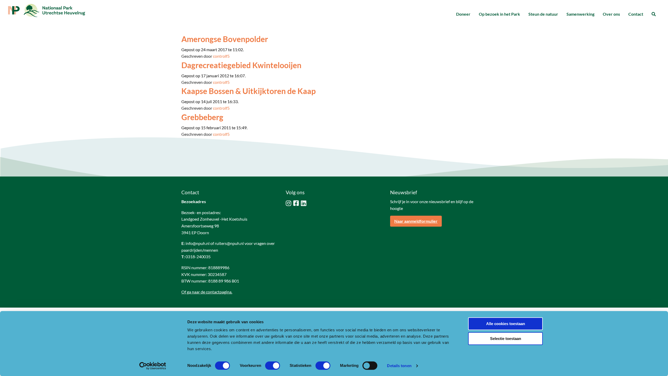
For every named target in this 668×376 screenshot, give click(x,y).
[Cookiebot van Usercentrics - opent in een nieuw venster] (153, 366)
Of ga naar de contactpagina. (206, 291)
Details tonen (399, 365)
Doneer (463, 13)
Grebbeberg (202, 117)
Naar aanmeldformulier (416, 221)
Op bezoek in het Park (499, 13)
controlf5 (221, 56)
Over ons (611, 13)
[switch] (272, 365)
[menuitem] (463, 14)
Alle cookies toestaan (505, 323)
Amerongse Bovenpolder (224, 39)
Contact (635, 13)
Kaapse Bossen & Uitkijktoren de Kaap (248, 91)
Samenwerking (580, 13)
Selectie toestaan (505, 338)
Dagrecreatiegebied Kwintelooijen (241, 65)
